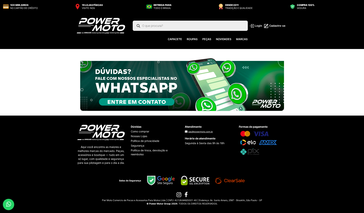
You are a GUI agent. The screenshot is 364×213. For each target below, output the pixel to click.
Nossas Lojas (139, 136)
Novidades (223, 39)
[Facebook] (186, 195)
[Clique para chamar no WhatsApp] (182, 84)
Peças (206, 39)
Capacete (175, 39)
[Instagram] (179, 195)
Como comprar (140, 131)
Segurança (137, 145)
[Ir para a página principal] (101, 25)
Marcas (242, 39)
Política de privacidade (145, 140)
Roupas (192, 39)
